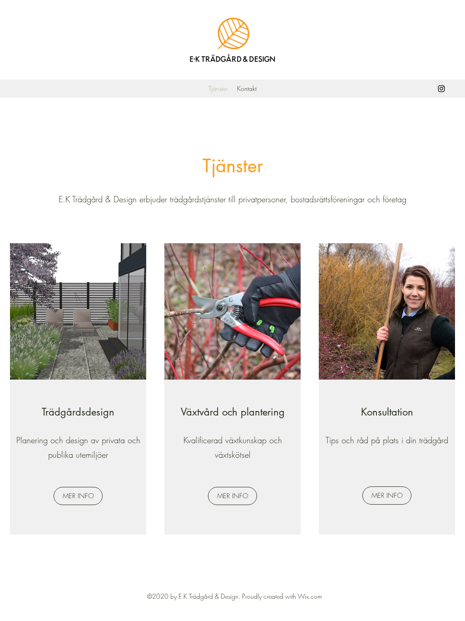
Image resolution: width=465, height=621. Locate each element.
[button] (78, 496)
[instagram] (441, 88)
